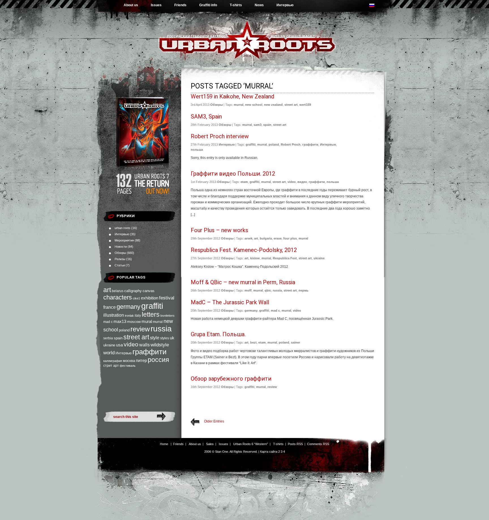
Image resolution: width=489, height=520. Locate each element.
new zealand (273, 104)
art (107, 290)
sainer (295, 342)
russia (161, 328)
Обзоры (120, 252)
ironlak (129, 315)
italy (138, 316)
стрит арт (111, 366)
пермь (303, 290)
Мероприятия (124, 240)
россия (158, 359)
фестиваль (128, 365)
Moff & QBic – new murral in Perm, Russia (243, 282)
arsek (248, 238)
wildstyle (160, 345)
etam (244, 182)
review (140, 329)
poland (124, 330)
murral (158, 322)
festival (166, 298)
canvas (149, 291)
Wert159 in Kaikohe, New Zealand (232, 96)
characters (117, 297)
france (109, 307)
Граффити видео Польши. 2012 (233, 173)
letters (151, 314)
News (259, 5)
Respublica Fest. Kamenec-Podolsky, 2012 (244, 250)
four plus (290, 238)
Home (164, 444)
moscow (134, 322)
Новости (121, 246)
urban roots (122, 228)
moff (248, 290)
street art (136, 337)
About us (131, 5)
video (131, 344)
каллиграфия (112, 361)
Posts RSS (295, 444)
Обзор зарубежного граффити (231, 378)
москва (129, 361)
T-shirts (236, 5)
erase (278, 238)
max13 (119, 321)
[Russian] (374, 7)
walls (144, 344)
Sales (210, 444)
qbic (268, 290)
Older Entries (214, 421)
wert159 (305, 104)
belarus (117, 291)
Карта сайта (268, 451)
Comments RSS (318, 444)
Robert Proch (291, 144)
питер (141, 360)
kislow (255, 258)
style (154, 337)
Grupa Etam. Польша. (218, 334)
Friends (180, 5)
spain (118, 338)
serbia (108, 338)
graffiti (152, 305)
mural (146, 321)
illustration (113, 315)
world (109, 352)
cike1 (136, 298)
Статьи (120, 265)
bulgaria (266, 238)
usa (119, 345)
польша (197, 149)
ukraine (109, 345)
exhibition (149, 297)
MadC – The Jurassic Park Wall (230, 302)
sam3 (257, 124)
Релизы (120, 259)
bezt (253, 342)
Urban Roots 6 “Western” (250, 444)
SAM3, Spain (206, 116)
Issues (156, 5)
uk (172, 337)
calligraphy (133, 291)
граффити (149, 352)
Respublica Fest (285, 258)
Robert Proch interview (220, 136)
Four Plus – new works (219, 230)
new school (253, 104)
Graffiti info (208, 5)
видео (302, 182)
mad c (108, 322)
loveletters (167, 315)
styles (164, 338)
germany (128, 306)
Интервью (284, 5)
